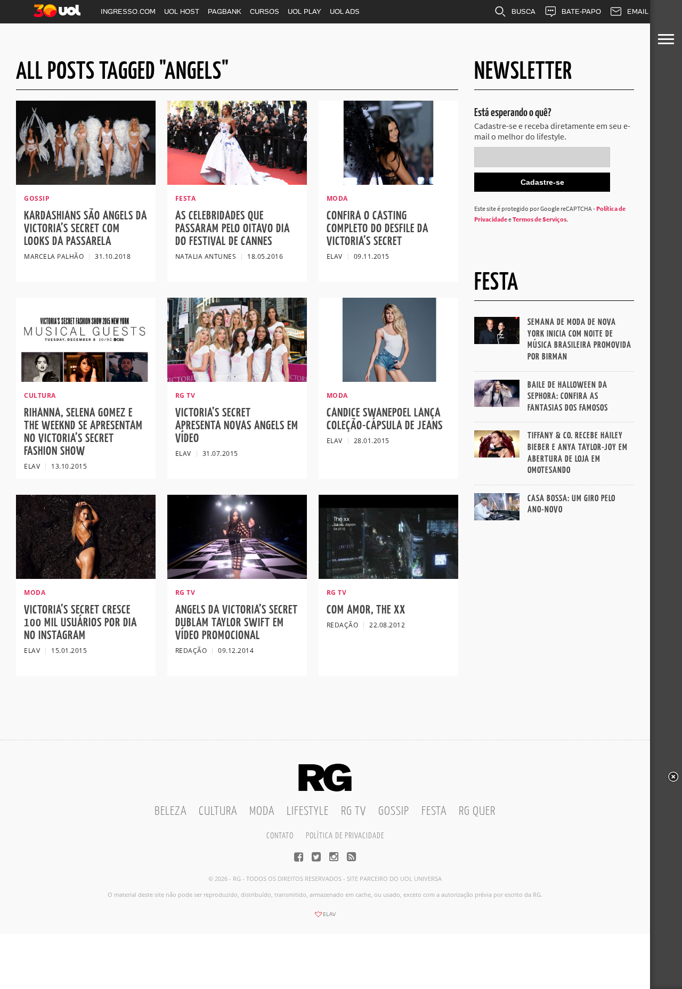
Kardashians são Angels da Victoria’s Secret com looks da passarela (85, 229)
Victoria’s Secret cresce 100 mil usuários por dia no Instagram (80, 623)
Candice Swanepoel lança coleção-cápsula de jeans (385, 419)
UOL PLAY (304, 11)
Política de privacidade (345, 836)
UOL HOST (181, 11)
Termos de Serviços (539, 219)
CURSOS (264, 11)
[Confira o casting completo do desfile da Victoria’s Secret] (388, 181)
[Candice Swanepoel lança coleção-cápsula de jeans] (388, 378)
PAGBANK (224, 11)
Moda (261, 811)
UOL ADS (345, 11)
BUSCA (523, 11)
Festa (433, 811)
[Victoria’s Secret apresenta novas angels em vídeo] (237, 378)
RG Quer (477, 811)
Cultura (218, 811)
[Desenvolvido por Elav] (325, 917)
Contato (280, 836)
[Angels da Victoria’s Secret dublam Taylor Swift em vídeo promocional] (237, 575)
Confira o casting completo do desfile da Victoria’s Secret (377, 229)
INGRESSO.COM (128, 11)
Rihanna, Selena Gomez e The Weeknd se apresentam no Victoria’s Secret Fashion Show (83, 432)
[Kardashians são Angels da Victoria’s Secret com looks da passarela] (86, 181)
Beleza (170, 811)
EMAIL (637, 11)
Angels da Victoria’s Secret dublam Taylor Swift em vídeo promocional (236, 623)
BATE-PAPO (581, 11)
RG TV (353, 811)
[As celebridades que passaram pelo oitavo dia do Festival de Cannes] (237, 181)
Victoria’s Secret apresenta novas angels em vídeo (236, 426)
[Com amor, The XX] (388, 575)
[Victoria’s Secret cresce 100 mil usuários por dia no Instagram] (86, 575)
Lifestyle (308, 811)
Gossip (393, 811)
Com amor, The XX (366, 610)
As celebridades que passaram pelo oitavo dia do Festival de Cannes (232, 229)
